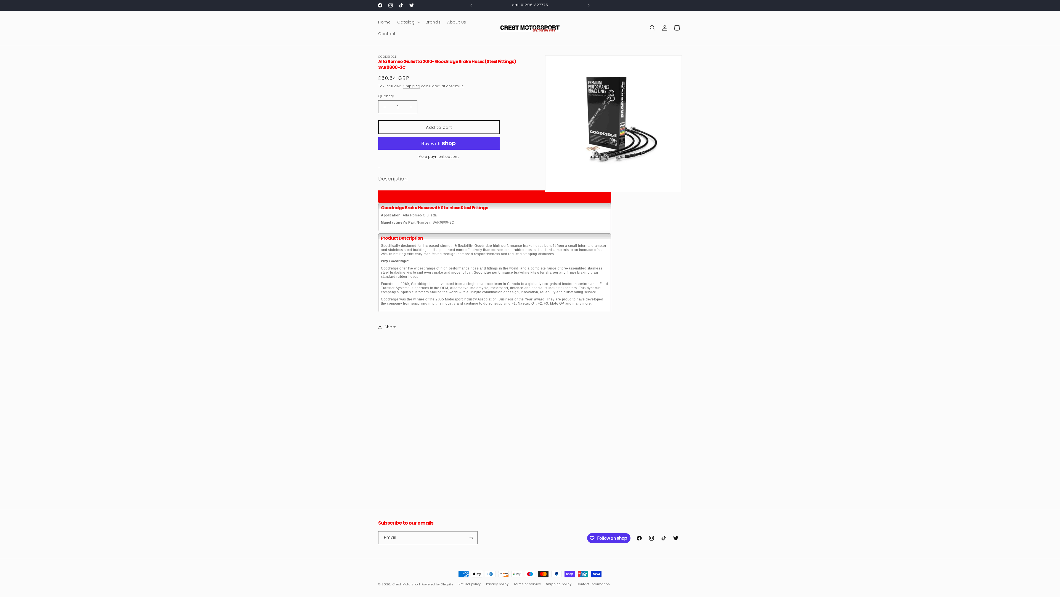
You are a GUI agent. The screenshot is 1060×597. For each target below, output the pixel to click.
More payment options (438, 156)
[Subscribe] (471, 537)
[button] (408, 22)
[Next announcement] (589, 5)
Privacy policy (497, 584)
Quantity (386, 96)
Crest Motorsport (406, 584)
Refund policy (470, 584)
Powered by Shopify (438, 584)
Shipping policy (559, 584)
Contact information (593, 584)
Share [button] (391, 327)
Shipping (411, 86)
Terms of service (527, 584)
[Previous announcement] (471, 5)
